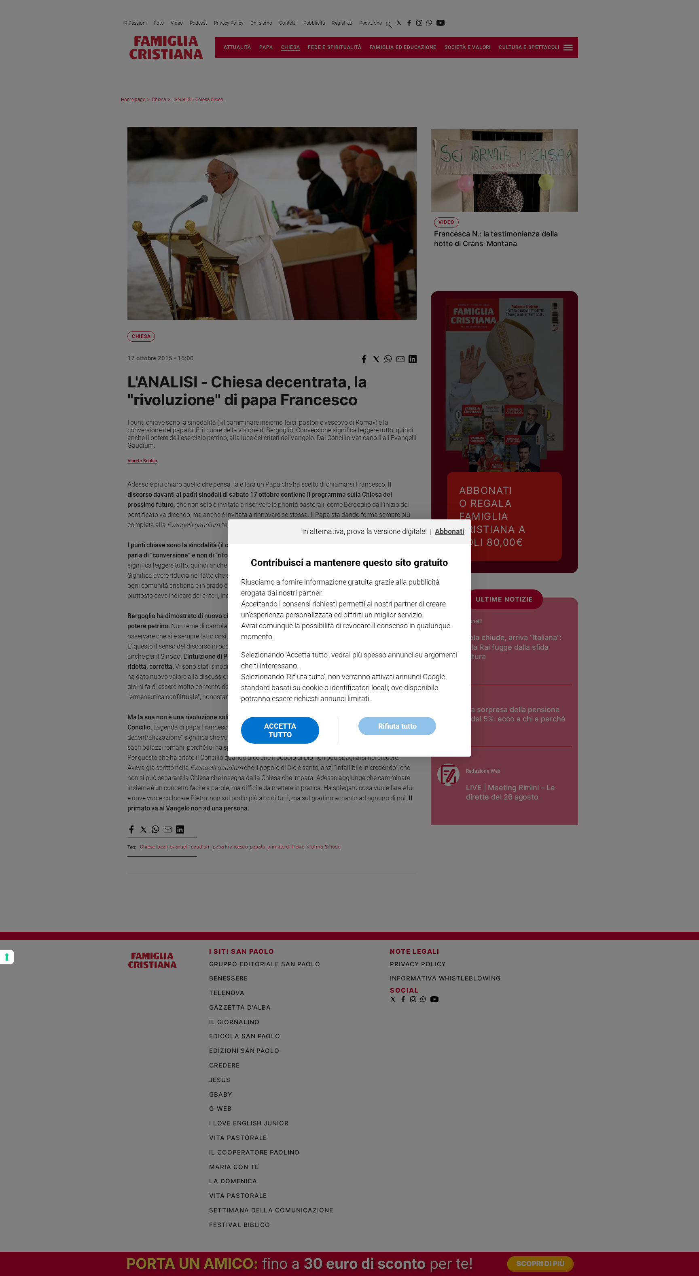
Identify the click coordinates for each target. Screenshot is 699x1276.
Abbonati (449, 531)
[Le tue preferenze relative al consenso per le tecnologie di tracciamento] (7, 957)
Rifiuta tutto (397, 726)
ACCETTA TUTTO (280, 730)
